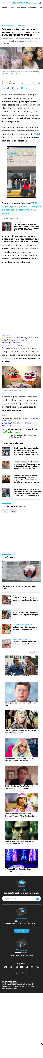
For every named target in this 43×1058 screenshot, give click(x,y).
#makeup (23, 340)
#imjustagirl (14, 340)
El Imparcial (7, 25)
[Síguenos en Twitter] (11, 967)
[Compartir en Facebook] (8, 88)
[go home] (21, 981)
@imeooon (6, 335)
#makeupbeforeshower (12, 343)
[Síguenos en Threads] (32, 967)
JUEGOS (5, 7)
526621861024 (21, 921)
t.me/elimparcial (21, 952)
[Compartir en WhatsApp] (3, 88)
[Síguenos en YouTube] (21, 967)
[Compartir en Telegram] (17, 88)
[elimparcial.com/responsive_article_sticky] (41, 1043)
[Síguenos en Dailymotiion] (37, 967)
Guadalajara (32, 7)
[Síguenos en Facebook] (5, 967)
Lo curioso (19, 25)
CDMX (13, 7)
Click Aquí (21, 931)
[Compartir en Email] (21, 88)
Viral (27, 25)
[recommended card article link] (6, 226)
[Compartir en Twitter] (12, 88)
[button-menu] (3, 2)
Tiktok (13, 511)
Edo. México (21, 7)
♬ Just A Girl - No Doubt (12, 345)
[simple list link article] (21, 572)
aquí (19, 437)
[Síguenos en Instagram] (16, 967)
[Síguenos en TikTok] (27, 967)
